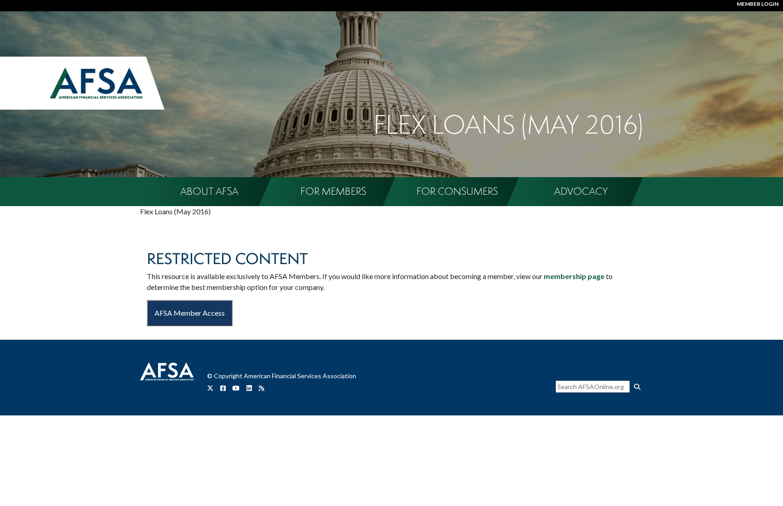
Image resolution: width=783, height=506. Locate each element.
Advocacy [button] (581, 191)
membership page (574, 276)
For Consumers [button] (457, 191)
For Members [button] (333, 191)
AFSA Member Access (190, 312)
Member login (757, 3)
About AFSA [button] (209, 191)
